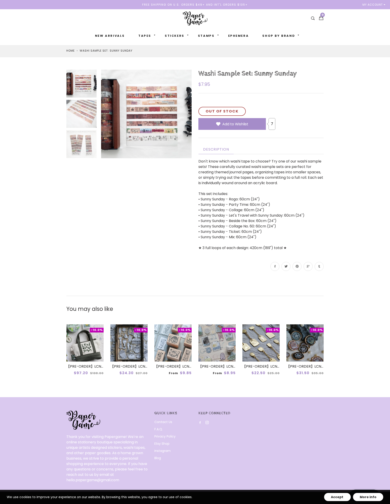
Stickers (174, 36)
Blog (157, 458)
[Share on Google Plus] (308, 266)
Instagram (162, 451)
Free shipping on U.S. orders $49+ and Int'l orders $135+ (195, 5)
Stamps (206, 36)
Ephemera (238, 36)
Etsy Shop (161, 443)
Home (70, 51)
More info (368, 497)
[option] (146, 114)
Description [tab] (216, 149)
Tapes (144, 36)
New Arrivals (110, 36)
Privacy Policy (165, 436)
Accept (337, 497)
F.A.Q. (158, 429)
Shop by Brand (278, 36)
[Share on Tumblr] (319, 266)
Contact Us (163, 422)
